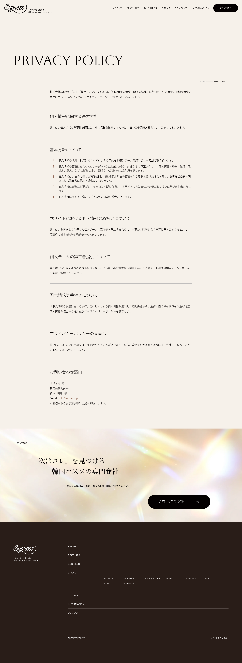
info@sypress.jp (68, 398)
